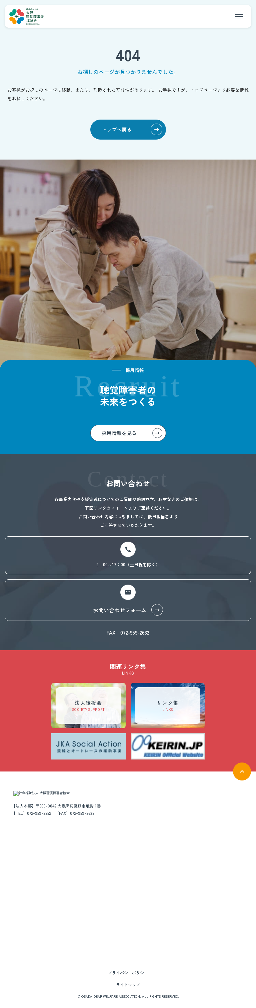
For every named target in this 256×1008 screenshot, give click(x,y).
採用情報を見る (119, 432)
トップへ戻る (117, 129)
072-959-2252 (39, 813)
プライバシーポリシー (128, 972)
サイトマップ (128, 984)
